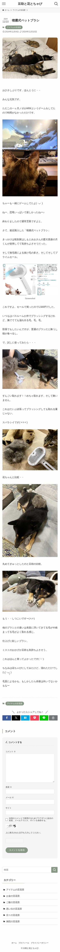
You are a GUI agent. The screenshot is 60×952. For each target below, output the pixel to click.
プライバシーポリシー (39, 943)
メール (10, 797)
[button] (6, 717)
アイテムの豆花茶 (14, 27)
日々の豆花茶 (13, 915)
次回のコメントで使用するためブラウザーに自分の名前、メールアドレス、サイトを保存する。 (31, 819)
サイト (8, 808)
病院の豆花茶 (13, 921)
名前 (9, 787)
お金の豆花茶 (13, 896)
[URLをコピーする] (53, 717)
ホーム (14, 943)
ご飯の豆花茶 (13, 902)
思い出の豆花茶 (14, 909)
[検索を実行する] (54, 870)
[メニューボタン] (4, 4)
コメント (11, 751)
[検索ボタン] (56, 4)
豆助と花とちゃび (30, 3)
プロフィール (24, 943)
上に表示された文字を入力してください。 (24, 833)
